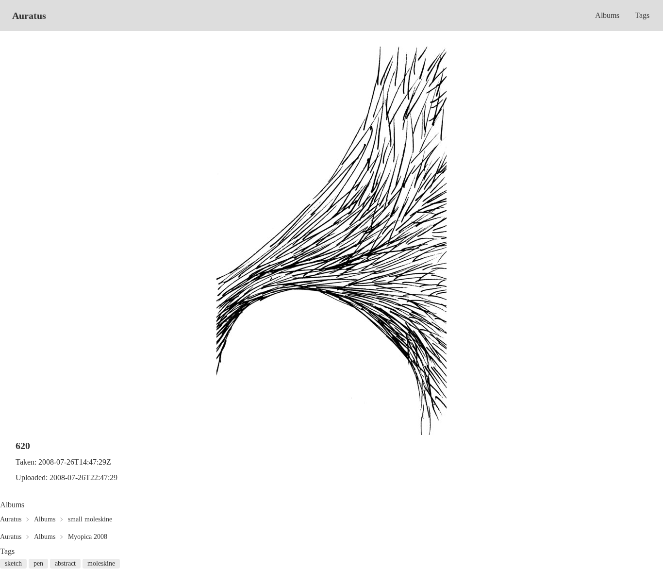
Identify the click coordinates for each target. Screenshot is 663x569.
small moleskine (90, 519)
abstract (65, 563)
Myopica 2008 (87, 536)
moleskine (101, 563)
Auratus (29, 15)
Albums (607, 15)
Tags (642, 15)
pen (38, 563)
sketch (13, 563)
